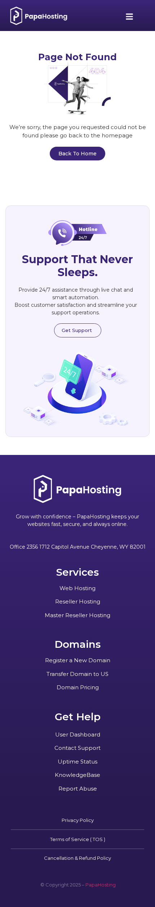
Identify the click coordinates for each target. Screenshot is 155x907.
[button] (130, 17)
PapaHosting (100, 885)
